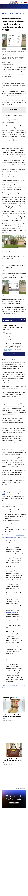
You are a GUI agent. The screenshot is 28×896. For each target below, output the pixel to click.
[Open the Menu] (2, 2)
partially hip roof (11, 612)
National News (8, 13)
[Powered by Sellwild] (22, 788)
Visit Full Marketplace (20, 697)
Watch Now (23, 2)
